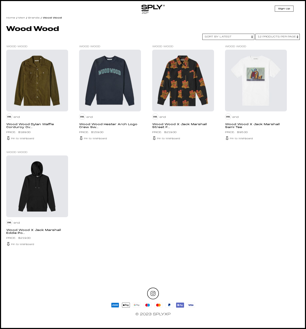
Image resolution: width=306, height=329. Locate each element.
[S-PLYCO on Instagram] (153, 293)
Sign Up (284, 8)
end (17, 117)
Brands (34, 18)
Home (10, 18)
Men (21, 18)
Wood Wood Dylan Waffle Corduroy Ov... (30, 126)
